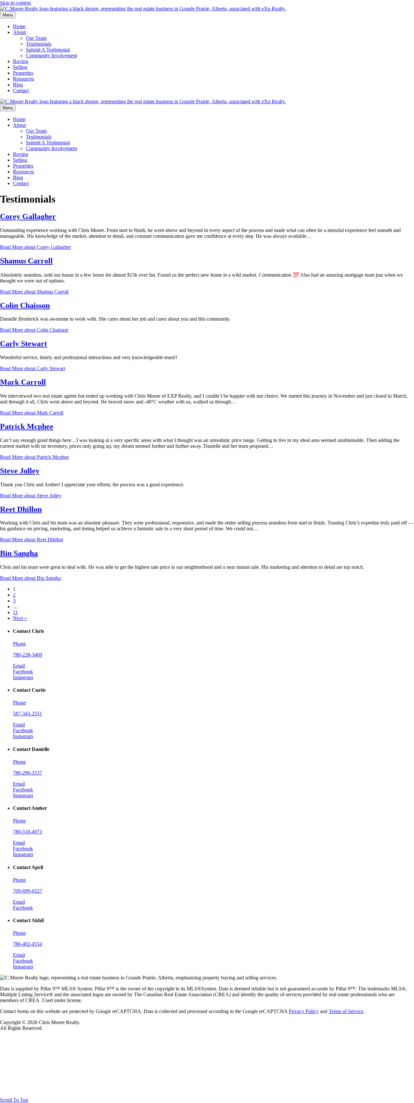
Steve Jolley (19, 471)
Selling (20, 67)
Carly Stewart (23, 343)
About (19, 32)
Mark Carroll (23, 382)
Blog (18, 84)
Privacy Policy (304, 1011)
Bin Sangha (19, 553)
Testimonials (38, 44)
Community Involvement (51, 55)
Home (19, 26)
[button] (14, 1100)
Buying (20, 61)
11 (15, 612)
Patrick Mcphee (26, 426)
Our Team (36, 38)
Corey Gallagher (28, 216)
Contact (21, 90)
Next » (20, 618)
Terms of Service (346, 1011)
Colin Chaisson (25, 305)
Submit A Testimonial (48, 49)
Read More (35, 247)
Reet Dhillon (21, 509)
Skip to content (15, 3)
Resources (23, 79)
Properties (23, 73)
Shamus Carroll (26, 261)
